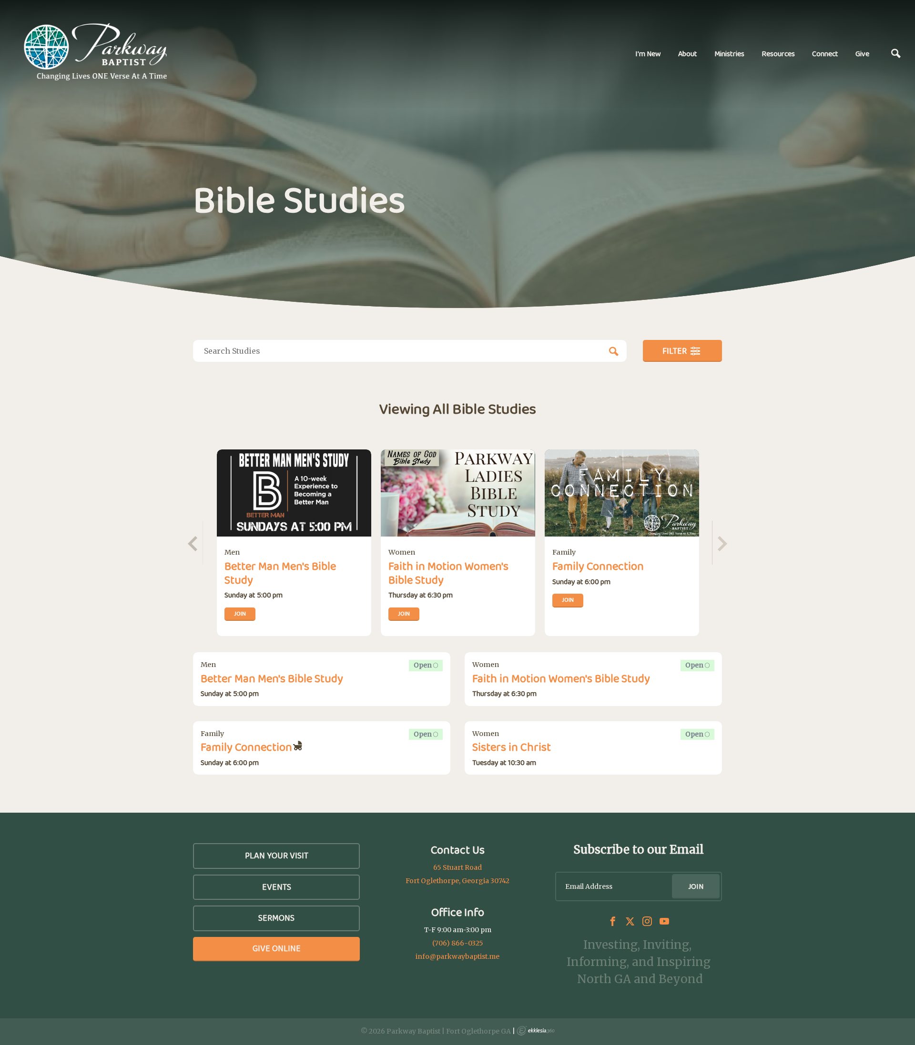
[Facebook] (613, 921)
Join (240, 613)
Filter (675, 351)
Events (276, 887)
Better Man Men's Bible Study (280, 572)
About (687, 53)
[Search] (896, 54)
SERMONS (276, 918)
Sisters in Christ (511, 746)
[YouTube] (664, 921)
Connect (825, 53)
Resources (778, 53)
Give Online (277, 948)
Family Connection (598, 565)
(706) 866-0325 (457, 943)
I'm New (648, 53)
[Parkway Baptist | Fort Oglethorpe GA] (95, 52)
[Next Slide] (721, 543)
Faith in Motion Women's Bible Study (448, 572)
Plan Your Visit (276, 855)
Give (862, 53)
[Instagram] (647, 921)
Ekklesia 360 (536, 1030)
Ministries (729, 53)
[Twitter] (630, 921)
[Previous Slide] (194, 543)
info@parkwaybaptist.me (457, 956)
